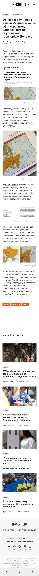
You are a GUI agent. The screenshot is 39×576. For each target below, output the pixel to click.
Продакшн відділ (29, 530)
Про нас (6, 530)
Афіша (22, 538)
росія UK (6, 304)
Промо (30, 541)
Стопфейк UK (16, 304)
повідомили (11, 185)
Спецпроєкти (14, 538)
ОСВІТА (18, 530)
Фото (28, 538)
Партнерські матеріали (16, 541)
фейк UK (25, 304)
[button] (3, 4)
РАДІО (12, 530)
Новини (5, 14)
